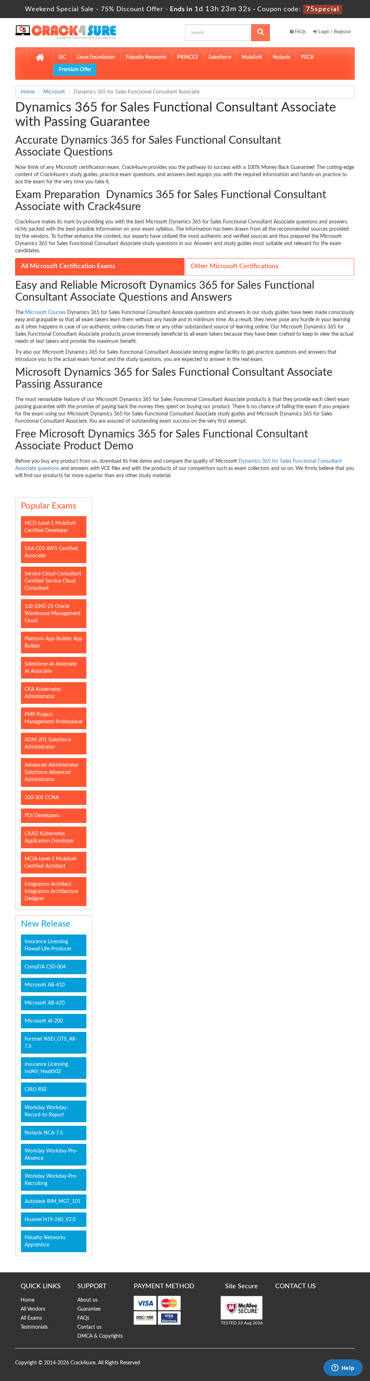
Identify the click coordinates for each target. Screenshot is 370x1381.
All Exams (31, 1318)
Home (28, 92)
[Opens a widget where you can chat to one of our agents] (343, 1368)
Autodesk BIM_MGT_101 (53, 1201)
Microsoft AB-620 (45, 1003)
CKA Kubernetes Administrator (43, 693)
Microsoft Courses (45, 312)
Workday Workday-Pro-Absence (51, 1155)
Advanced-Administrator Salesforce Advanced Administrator (52, 772)
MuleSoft (252, 57)
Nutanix (282, 57)
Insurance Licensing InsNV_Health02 (46, 1068)
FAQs (300, 32)
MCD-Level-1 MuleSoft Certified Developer (50, 527)
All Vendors (33, 1309)
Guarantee (88, 1309)
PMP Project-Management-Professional (53, 718)
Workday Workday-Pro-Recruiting (51, 1180)
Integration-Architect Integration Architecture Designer (51, 891)
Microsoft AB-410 (45, 985)
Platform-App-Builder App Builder (53, 642)
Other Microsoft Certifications (234, 266)
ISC (62, 57)
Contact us (89, 1327)
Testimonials (34, 1327)
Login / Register (334, 32)
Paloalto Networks (146, 57)
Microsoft (54, 92)
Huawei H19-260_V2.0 (50, 1219)
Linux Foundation (96, 57)
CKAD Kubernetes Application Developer (49, 837)
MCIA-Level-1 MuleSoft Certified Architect (51, 863)
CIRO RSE (36, 1089)
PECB (307, 57)
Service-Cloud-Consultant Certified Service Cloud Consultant (53, 581)
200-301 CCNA (42, 797)
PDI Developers (42, 815)
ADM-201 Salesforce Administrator (48, 743)
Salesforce (219, 57)
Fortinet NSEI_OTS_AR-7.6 (51, 1043)
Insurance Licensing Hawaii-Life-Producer (48, 945)
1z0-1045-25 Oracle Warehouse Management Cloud (53, 613)
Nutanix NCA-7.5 (44, 1133)
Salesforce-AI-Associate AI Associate (51, 668)
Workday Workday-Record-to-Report (46, 1111)
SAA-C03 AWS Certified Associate (51, 552)
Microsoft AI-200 (44, 1021)
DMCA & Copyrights (100, 1336)
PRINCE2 (187, 57)
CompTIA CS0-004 (45, 967)
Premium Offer (75, 69)
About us (87, 1300)
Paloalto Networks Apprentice (45, 1241)
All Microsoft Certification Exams (68, 266)
